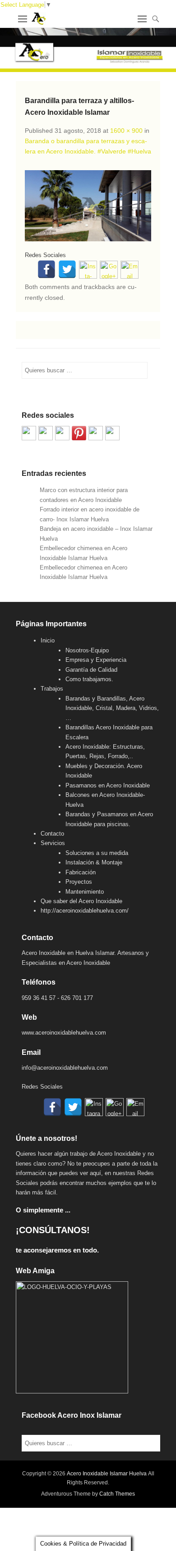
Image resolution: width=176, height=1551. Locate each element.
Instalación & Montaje (93, 862)
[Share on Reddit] (62, 433)
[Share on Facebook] (29, 433)
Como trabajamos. (89, 679)
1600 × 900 (126, 130)
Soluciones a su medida (96, 853)
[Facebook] (46, 269)
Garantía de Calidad (91, 669)
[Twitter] (67, 269)
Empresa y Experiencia (95, 659)
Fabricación (80, 872)
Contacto (52, 833)
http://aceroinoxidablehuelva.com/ (85, 910)
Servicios (53, 843)
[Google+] (109, 270)
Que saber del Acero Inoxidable (81, 901)
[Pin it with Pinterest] (79, 433)
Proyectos (78, 881)
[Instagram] (88, 270)
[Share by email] (112, 433)
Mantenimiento (84, 891)
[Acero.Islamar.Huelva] (45, 433)
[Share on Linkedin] (95, 433)
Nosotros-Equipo (87, 650)
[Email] (129, 270)
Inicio (48, 640)
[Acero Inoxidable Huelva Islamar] (88, 50)
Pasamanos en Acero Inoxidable (107, 785)
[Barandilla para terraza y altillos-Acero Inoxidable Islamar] (88, 205)
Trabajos (52, 688)
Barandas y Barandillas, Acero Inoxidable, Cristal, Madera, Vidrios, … (112, 708)
